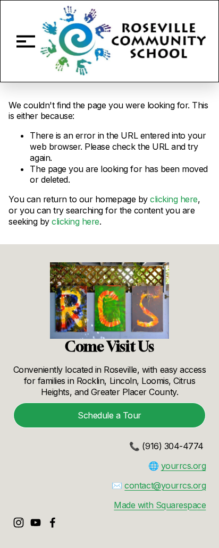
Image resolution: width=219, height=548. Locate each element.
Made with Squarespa (155, 505)
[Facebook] (52, 522)
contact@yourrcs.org (165, 485)
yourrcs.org (183, 465)
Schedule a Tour (109, 415)
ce (201, 505)
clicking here (174, 199)
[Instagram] (18, 522)
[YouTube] (35, 522)
